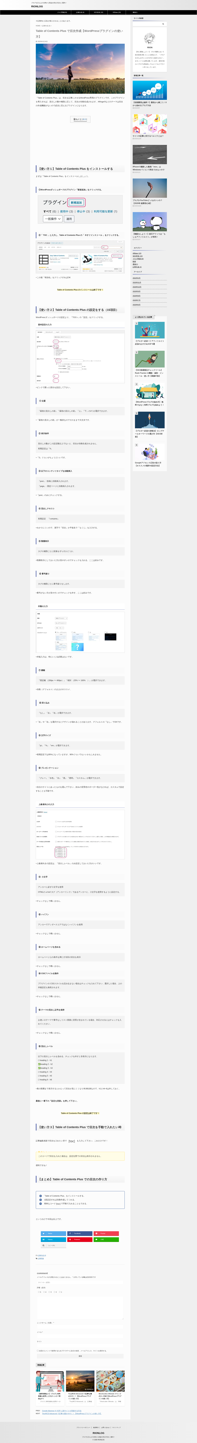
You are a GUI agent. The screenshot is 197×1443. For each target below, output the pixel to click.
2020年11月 (137, 282)
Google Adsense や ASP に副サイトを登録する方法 (61, 1411)
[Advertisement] (80, 147)
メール (40, 1332)
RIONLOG (37, 6)
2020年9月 (136, 291)
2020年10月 (137, 287)
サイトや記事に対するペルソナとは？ (148, 136)
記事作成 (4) (80, 12)
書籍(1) (135, 12)
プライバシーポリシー (83, 1427)
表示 (84, 119)
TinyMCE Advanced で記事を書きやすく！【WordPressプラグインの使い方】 (80, 1396)
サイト (39, 1341)
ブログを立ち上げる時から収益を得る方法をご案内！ (98, 1437)
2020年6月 (136, 305)
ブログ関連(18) (62, 12)
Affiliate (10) (117, 12)
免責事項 (95, 1427)
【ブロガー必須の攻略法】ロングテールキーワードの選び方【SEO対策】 (149, 434)
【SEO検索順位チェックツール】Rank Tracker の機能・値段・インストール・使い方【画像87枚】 (149, 373)
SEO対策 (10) (98, 12)
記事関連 (41, 1258)
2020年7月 (136, 300)
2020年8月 (136, 296)
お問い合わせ (105, 1427)
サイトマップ (116, 1427)
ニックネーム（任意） (45, 1323)
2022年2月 (136, 278)
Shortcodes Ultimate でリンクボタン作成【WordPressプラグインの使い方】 (110, 1396)
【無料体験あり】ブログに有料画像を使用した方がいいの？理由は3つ (49, 1396)
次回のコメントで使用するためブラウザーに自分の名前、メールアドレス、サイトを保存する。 (73, 1351)
